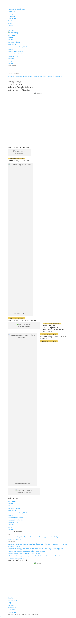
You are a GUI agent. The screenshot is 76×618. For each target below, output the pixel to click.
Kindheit (10, 49)
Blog (9, 603)
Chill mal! (10, 40)
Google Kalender (25, 87)
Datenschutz (12, 28)
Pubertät (10, 37)
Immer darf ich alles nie (15, 54)
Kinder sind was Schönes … (16, 51)
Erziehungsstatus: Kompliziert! (17, 47)
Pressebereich (12, 600)
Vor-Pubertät (12, 44)
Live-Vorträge (12, 35)
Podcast (10, 63)
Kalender (12, 87)
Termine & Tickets (13, 56)
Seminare (11, 59)
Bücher (10, 61)
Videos (10, 23)
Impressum (11, 30)
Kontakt (10, 26)
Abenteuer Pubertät (14, 42)
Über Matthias (12, 21)
